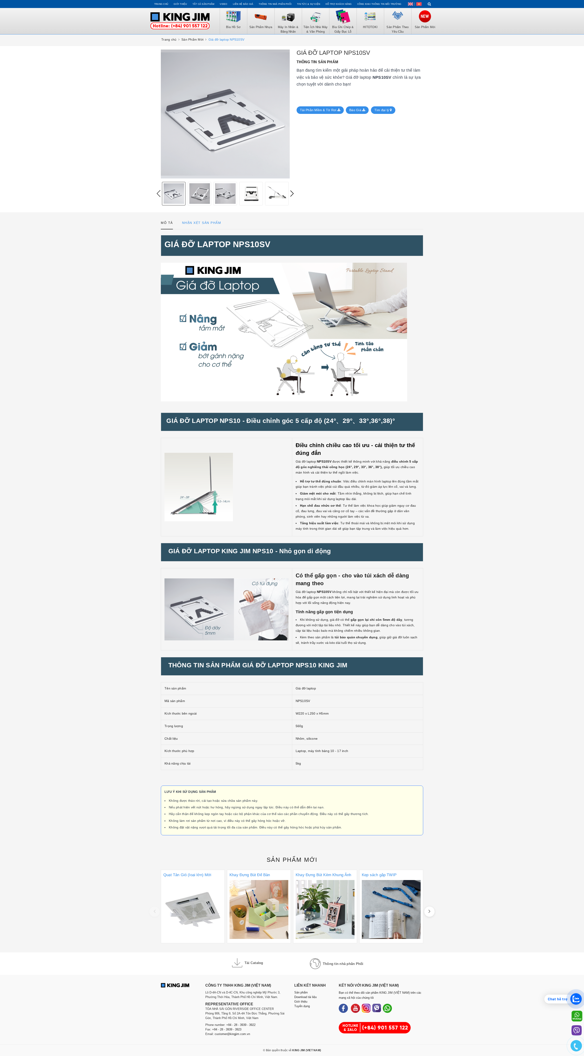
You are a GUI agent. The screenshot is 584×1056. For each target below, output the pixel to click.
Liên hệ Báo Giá (243, 4)
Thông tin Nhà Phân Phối (275, 4)
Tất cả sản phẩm (203, 4)
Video (223, 4)
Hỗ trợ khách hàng (339, 4)
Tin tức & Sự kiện (308, 4)
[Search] (429, 4)
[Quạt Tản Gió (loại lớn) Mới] (193, 906)
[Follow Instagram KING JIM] (366, 1008)
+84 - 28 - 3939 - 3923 (226, 1029)
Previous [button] (158, 193)
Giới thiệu (180, 4)
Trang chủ (161, 4)
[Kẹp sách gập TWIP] (391, 906)
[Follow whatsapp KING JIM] (387, 1008)
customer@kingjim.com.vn (232, 1034)
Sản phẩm (292, 859)
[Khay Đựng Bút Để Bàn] (259, 906)
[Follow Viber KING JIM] (376, 1008)
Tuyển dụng (302, 1006)
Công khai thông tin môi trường (379, 4)
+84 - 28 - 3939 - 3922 (241, 1025)
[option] (173, 193)
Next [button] (292, 193)
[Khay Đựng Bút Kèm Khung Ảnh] (325, 906)
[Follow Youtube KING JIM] (355, 1008)
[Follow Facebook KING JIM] (343, 1008)
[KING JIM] (180, 21)
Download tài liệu (305, 997)
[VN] (419, 4)
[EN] (410, 4)
